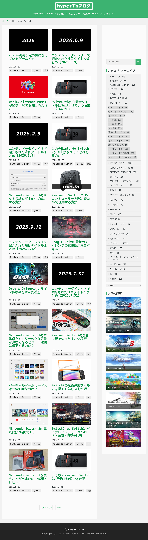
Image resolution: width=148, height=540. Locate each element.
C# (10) (114, 274)
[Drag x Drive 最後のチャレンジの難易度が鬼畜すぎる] (71, 227)
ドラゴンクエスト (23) (121, 163)
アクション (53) (118, 229)
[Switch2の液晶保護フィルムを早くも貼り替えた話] (71, 370)
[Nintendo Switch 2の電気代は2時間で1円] (28, 414)
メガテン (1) (116, 204)
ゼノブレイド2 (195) (119, 149)
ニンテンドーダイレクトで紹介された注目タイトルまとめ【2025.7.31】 (71, 292)
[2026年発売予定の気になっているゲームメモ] (28, 40)
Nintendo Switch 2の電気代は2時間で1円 (28, 430)
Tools (95, 13)
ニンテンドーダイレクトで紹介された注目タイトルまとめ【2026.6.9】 (71, 58)
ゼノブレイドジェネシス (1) (122, 157)
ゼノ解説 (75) (115, 120)
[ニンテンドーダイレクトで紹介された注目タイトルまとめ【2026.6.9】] (71, 40)
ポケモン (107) (118, 89)
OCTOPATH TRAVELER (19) (124, 172)
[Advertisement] (123, 43)
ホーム (5, 21)
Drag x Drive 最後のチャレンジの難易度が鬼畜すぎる (71, 245)
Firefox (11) (117, 269)
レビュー (86, 13)
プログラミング (107, 13)
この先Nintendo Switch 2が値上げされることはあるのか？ (70, 152)
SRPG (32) (115, 214)
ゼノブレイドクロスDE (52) (122, 153)
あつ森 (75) (116, 94)
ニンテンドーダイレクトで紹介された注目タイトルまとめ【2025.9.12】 (28, 245)
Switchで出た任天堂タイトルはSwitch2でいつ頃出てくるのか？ (71, 105)
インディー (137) (119, 243)
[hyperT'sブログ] (74, 9)
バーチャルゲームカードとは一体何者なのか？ (28, 387)
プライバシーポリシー (74, 529)
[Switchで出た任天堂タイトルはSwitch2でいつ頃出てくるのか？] (71, 87)
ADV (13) (115, 219)
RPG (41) (115, 209)
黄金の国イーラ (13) (118, 132)
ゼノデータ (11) (116, 115)
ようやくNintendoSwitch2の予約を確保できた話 (71, 477)
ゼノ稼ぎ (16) (115, 124)
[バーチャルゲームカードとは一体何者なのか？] (28, 370)
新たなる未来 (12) (117, 145)
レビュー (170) (118, 80)
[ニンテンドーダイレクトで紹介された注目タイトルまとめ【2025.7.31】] (71, 274)
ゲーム (37, 70)
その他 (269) (117, 279)
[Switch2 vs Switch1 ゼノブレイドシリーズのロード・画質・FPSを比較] (71, 414)
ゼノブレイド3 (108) (119, 140)
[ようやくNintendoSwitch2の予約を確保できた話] (71, 460)
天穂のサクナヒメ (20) (121, 168)
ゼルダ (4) (115, 190)
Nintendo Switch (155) (123, 85)
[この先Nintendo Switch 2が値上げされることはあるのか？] (71, 134)
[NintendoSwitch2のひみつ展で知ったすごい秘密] (71, 320)
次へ (59, 507)
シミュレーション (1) (121, 224)
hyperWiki (39, 13)
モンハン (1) (116, 200)
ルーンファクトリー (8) (122, 185)
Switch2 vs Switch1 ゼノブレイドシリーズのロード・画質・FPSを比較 (71, 432)
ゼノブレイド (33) (119, 103)
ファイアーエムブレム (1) (123, 195)
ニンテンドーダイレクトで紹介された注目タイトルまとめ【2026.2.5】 (28, 152)
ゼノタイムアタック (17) (120, 111)
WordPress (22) (119, 264)
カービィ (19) (117, 177)
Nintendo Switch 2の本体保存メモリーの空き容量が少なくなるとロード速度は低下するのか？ (28, 340)
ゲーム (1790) (117, 76)
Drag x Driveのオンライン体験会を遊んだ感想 (28, 290)
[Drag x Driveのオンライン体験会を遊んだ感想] (28, 274)
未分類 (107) (117, 248)
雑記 (89, 164)
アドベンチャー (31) (120, 234)
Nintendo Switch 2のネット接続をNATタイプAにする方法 (28, 198)
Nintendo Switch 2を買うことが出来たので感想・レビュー (28, 478)
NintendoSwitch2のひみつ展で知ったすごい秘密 (70, 337)
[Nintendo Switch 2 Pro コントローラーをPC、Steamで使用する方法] (71, 180)
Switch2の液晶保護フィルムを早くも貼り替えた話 (71, 387)
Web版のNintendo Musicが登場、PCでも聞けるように (28, 105)
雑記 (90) (115, 253)
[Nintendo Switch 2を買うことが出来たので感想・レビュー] (28, 460)
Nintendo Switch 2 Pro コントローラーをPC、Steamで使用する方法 (71, 198)
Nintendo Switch (19, 70)
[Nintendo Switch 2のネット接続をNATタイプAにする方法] (28, 180)
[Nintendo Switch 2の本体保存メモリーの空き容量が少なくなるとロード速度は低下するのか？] (28, 320)
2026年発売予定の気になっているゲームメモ (28, 56)
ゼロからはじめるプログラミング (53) (124, 258)
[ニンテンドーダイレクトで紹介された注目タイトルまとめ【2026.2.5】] (28, 134)
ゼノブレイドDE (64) (119, 136)
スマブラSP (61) (118, 98)
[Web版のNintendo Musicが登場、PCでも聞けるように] (28, 87)
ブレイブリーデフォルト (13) (124, 181)
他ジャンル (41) (118, 238)
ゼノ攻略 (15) (115, 128)
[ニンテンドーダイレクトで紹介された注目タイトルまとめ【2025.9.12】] (28, 227)
